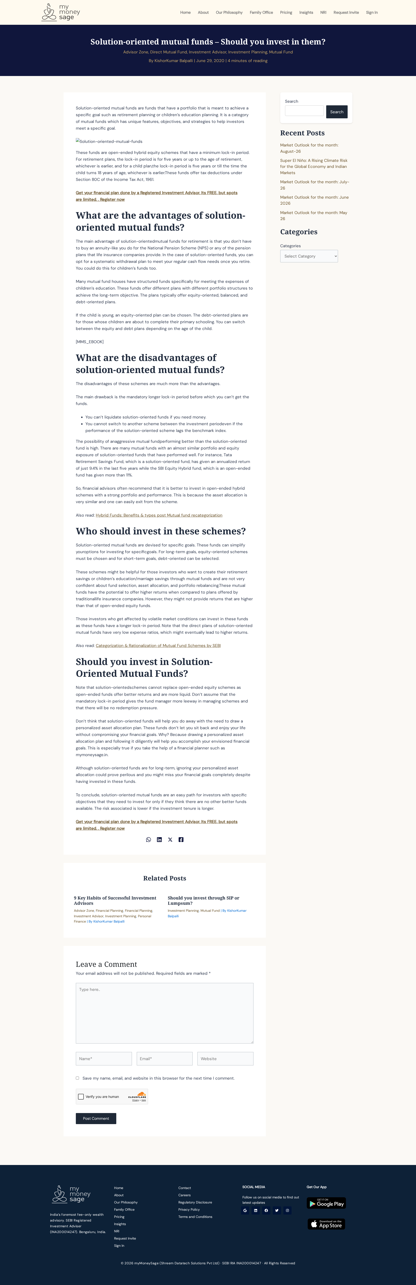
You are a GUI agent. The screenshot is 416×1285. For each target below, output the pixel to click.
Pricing (286, 12)
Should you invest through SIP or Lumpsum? (203, 900)
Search (291, 101)
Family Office (261, 12)
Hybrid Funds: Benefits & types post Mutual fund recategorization (159, 515)
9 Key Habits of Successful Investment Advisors (115, 900)
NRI (323, 12)
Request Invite (346, 12)
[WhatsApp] (148, 839)
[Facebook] (181, 839)
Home (185, 12)
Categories (290, 245)
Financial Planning (109, 910)
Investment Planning (247, 52)
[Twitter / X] (170, 839)
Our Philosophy (229, 12)
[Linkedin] (159, 839)
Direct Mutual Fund (168, 52)
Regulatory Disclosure (195, 1202)
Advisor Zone (135, 52)
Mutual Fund (281, 52)
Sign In (372, 12)
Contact (184, 1188)
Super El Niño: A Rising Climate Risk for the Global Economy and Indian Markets (314, 166)
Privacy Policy (189, 1209)
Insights (306, 12)
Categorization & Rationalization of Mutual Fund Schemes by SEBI (158, 645)
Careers (184, 1195)
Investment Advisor (207, 52)
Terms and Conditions (195, 1217)
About (203, 12)
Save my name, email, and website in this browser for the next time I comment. (158, 1078)
